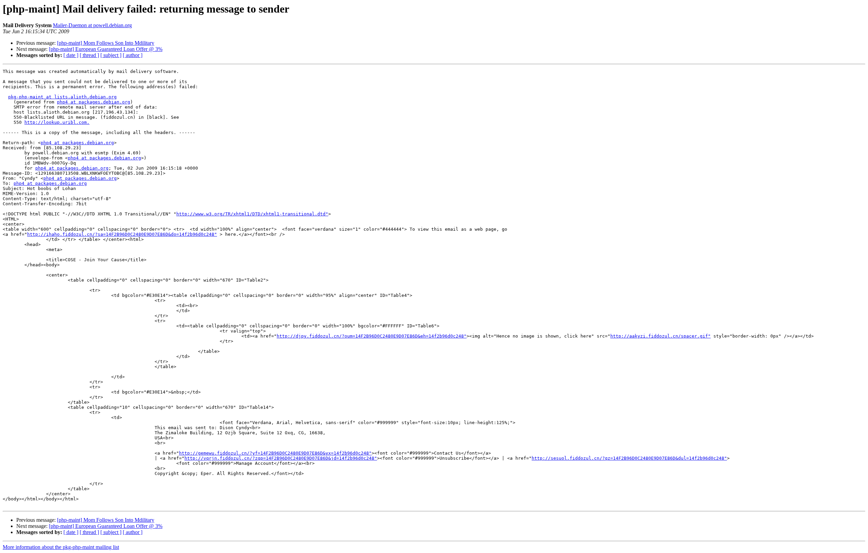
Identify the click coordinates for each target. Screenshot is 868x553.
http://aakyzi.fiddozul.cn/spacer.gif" (660, 336)
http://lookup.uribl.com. (57, 122)
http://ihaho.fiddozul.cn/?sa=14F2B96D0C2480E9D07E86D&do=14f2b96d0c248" (122, 234)
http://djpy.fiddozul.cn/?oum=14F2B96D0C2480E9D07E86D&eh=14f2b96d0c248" (372, 336)
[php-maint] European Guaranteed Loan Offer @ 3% (105, 49)
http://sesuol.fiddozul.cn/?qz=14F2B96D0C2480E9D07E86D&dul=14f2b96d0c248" (629, 458)
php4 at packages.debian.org (93, 101)
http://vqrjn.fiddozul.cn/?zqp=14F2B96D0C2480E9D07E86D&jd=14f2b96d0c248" (280, 458)
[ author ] (132, 55)
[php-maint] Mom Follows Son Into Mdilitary (105, 43)
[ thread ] (89, 55)
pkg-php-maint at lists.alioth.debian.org (62, 96)
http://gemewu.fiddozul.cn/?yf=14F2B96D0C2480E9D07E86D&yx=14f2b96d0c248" (275, 453)
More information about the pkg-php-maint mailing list (61, 547)
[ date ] (70, 55)
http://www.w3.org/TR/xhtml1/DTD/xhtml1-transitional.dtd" (252, 213)
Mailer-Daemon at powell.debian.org (92, 25)
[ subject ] (110, 55)
